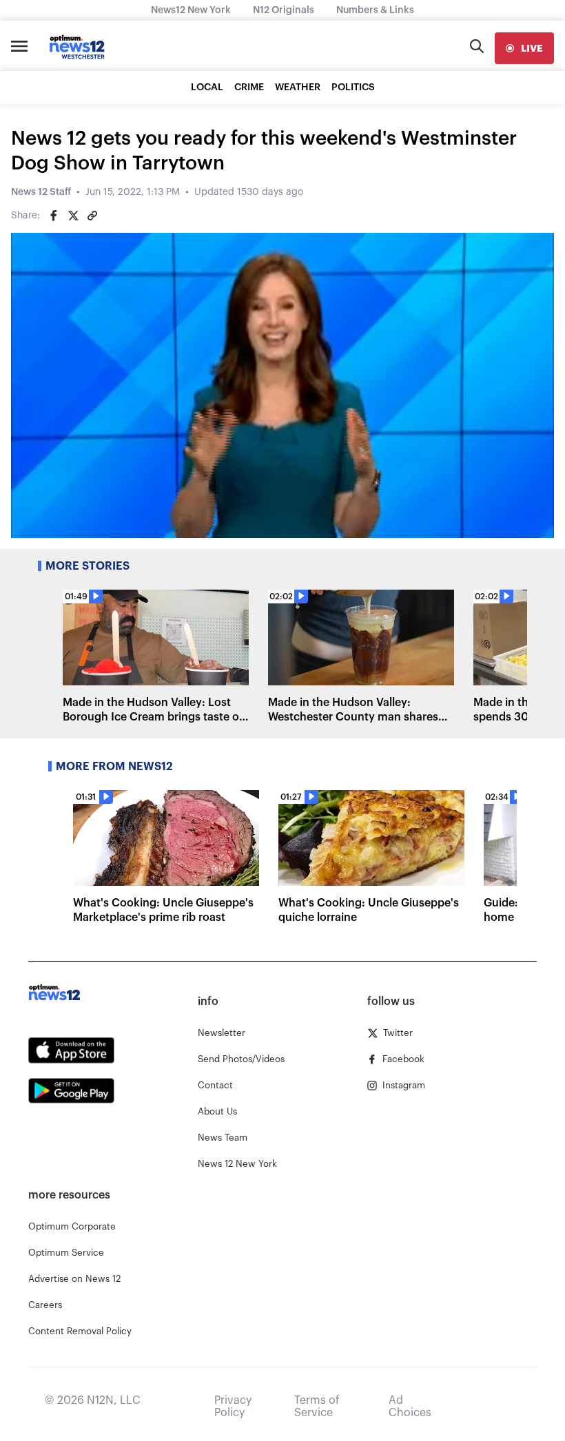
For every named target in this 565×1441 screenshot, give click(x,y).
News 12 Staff (41, 192)
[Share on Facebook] (53, 215)
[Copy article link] (92, 215)
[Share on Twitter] (73, 215)
